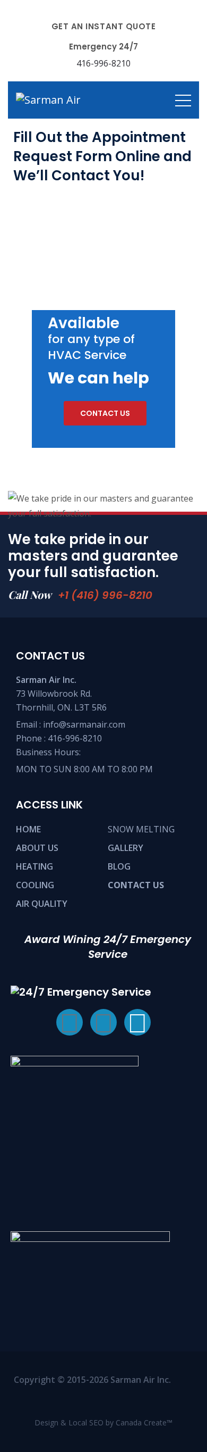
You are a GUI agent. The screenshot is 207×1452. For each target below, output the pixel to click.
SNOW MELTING (141, 829)
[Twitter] (103, 1022)
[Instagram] (137, 1022)
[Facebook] (69, 1022)
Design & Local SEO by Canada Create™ (103, 1422)
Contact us (105, 413)
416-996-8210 (75, 738)
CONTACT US (136, 885)
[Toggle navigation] (183, 100)
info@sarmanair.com (84, 724)
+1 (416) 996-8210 (105, 595)
